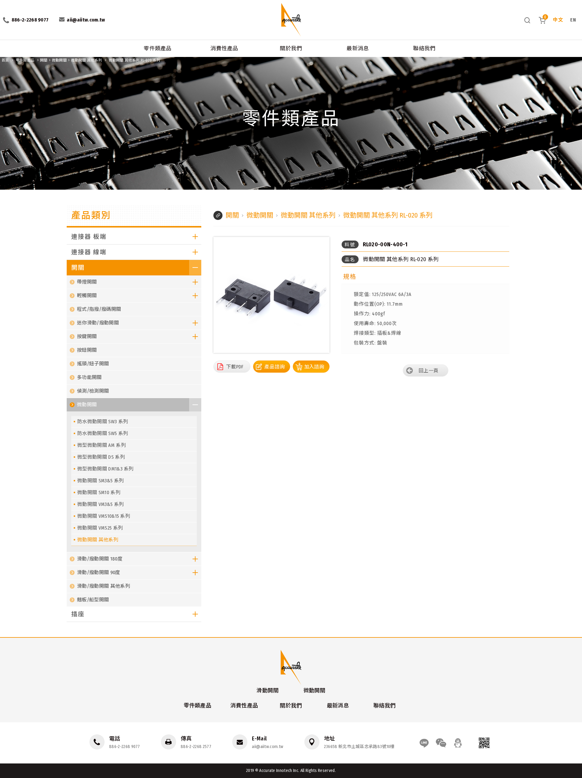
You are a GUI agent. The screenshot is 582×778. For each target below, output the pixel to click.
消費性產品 (224, 48)
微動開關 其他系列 (86, 60)
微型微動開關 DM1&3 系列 (105, 469)
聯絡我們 (424, 48)
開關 (44, 60)
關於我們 (291, 48)
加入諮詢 (314, 367)
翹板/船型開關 (93, 600)
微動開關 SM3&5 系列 (100, 481)
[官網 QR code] (484, 743)
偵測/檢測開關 (93, 391)
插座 (78, 614)
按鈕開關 (87, 350)
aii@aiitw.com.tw (267, 746)
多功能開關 (89, 377)
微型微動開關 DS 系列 (101, 457)
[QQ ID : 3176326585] (458, 743)
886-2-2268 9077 (124, 746)
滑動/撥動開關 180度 (99, 559)
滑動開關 (267, 690)
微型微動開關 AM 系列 (101, 445)
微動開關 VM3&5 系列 (100, 504)
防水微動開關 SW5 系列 (102, 433)
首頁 (5, 60)
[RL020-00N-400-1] (271, 294)
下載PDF (235, 367)
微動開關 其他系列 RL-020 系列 (134, 60)
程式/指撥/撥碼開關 (99, 309)
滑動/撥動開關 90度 (98, 572)
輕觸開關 (87, 295)
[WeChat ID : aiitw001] (441, 743)
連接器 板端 (88, 236)
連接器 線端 (88, 252)
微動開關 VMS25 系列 (100, 528)
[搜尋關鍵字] (527, 20)
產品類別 (91, 215)
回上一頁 (428, 371)
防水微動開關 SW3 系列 (102, 421)
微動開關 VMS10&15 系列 (103, 516)
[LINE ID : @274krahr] (424, 743)
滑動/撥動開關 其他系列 (103, 586)
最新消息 (357, 48)
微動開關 (59, 60)
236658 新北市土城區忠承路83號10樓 (359, 746)
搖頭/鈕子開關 (93, 364)
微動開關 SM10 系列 (98, 492)
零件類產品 (158, 48)
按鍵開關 (87, 336)
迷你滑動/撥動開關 (98, 323)
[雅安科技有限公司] (291, 20)
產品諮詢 (274, 367)
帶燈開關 (87, 282)
